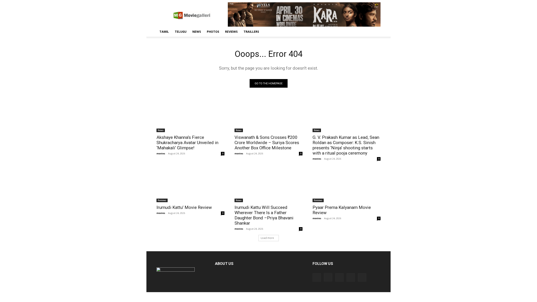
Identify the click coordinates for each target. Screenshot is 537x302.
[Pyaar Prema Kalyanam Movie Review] (347, 185)
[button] (375, 32)
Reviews (231, 32)
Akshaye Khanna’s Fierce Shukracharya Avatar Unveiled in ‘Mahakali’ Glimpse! (187, 142)
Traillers (251, 32)
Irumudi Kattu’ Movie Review (184, 207)
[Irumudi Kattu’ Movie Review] (190, 185)
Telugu (180, 32)
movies (160, 153)
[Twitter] (339, 277)
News (196, 32)
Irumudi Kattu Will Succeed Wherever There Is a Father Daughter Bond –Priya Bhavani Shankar (264, 215)
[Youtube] (362, 277)
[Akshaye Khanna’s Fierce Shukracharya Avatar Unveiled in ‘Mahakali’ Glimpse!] (190, 115)
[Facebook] (317, 277)
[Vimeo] (351, 277)
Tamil (164, 32)
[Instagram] (328, 277)
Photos (213, 32)
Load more (267, 238)
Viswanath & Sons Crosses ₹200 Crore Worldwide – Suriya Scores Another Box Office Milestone (267, 142)
